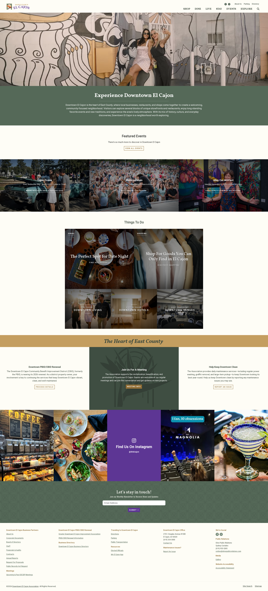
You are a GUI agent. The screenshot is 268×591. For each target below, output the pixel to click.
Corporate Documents (15, 538)
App (117, 554)
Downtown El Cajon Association (25, 586)
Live (208, 9)
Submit (133, 510)
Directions (115, 534)
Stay (219, 9)
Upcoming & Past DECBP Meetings (19, 575)
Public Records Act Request (17, 566)
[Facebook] (225, 4)
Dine (198, 9)
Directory (255, 4)
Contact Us (167, 543)
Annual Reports (12, 558)
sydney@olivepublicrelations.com (228, 551)
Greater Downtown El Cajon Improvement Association (79, 534)
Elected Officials (117, 550)
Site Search (247, 586)
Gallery (218, 559)
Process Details (44, 387)
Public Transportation (119, 542)
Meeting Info (134, 387)
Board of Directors (13, 542)
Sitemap (258, 586)
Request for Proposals (15, 562)
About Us (238, 4)
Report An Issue (169, 551)
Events (231, 9)
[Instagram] (229, 4)
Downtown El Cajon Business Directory (74, 546)
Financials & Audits (13, 550)
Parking (247, 4)
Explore (246, 9)
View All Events (133, 148)
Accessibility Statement (225, 568)
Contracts (10, 554)
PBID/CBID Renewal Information (71, 538)
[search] (258, 9)
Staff (8, 546)
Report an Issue (223, 387)
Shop (186, 9)
